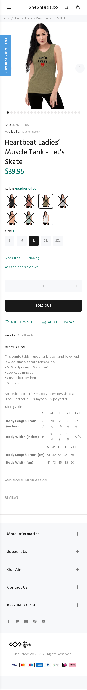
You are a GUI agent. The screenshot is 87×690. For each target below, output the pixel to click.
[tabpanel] (43, 65)
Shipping (32, 258)
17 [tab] (62, 112)
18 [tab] (65, 112)
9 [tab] (35, 112)
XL (46, 241)
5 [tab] (21, 112)
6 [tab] (25, 112)
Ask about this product (21, 267)
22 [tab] (79, 112)
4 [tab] (18, 112)
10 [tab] (38, 112)
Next (80, 68)
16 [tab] (59, 112)
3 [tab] (15, 112)
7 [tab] (28, 112)
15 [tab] (55, 112)
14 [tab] (52, 112)
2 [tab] (11, 112)
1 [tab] (8, 112)
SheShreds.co (27, 335)
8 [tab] (31, 112)
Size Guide (13, 258)
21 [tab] (75, 112)
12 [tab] (45, 112)
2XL (58, 241)
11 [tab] (42, 112)
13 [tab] (48, 112)
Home (6, 18)
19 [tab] (69, 112)
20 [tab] (72, 112)
